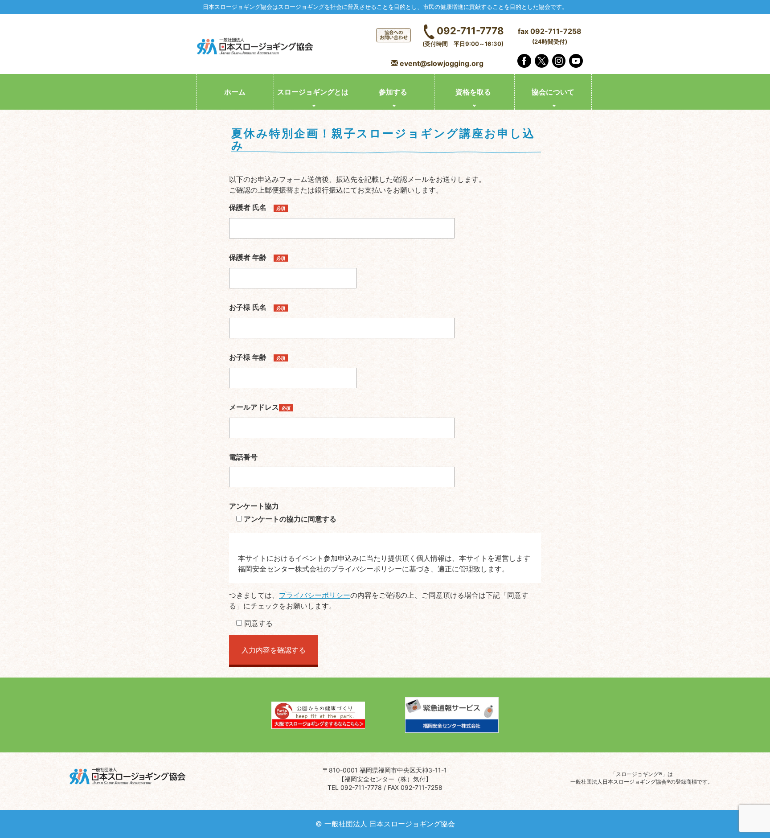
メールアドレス (260, 407)
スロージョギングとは (312, 91)
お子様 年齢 (257, 357)
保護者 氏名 (257, 207)
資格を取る (473, 91)
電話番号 (243, 456)
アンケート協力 (254, 505)
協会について (553, 91)
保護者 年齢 (257, 257)
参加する (393, 91)
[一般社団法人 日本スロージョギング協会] (255, 47)
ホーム (235, 91)
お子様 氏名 (257, 307)
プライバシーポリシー (314, 595)
